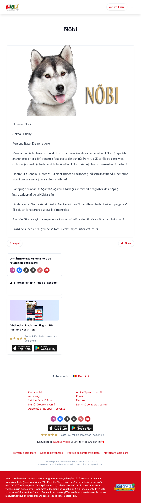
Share (128, 243)
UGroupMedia (61, 441)
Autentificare (116, 6)
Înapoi (16, 243)
